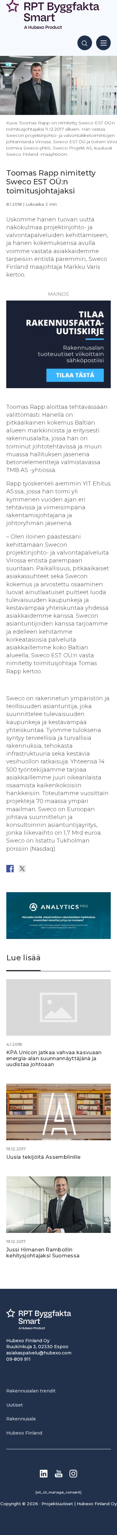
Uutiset (14, 1405)
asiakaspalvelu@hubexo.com (38, 1353)
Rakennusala (21, 1419)
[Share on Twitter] (22, 868)
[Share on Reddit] (34, 868)
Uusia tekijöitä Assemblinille (43, 1157)
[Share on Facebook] (10, 868)
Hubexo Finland (24, 1433)
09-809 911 (18, 1359)
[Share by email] (71, 868)
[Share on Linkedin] (58, 868)
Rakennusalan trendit (31, 1391)
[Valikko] (103, 42)
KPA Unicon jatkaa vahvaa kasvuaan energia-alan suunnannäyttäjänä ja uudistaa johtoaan (54, 1058)
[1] (58, 386)
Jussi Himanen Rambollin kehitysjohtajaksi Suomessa (43, 1253)
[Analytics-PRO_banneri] (58, 937)
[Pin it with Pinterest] (46, 868)
